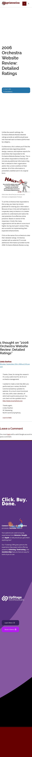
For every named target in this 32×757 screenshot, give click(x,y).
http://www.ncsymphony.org (12, 401)
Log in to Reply (7, 417)
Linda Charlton (5, 362)
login (9, 434)
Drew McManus (8, 91)
